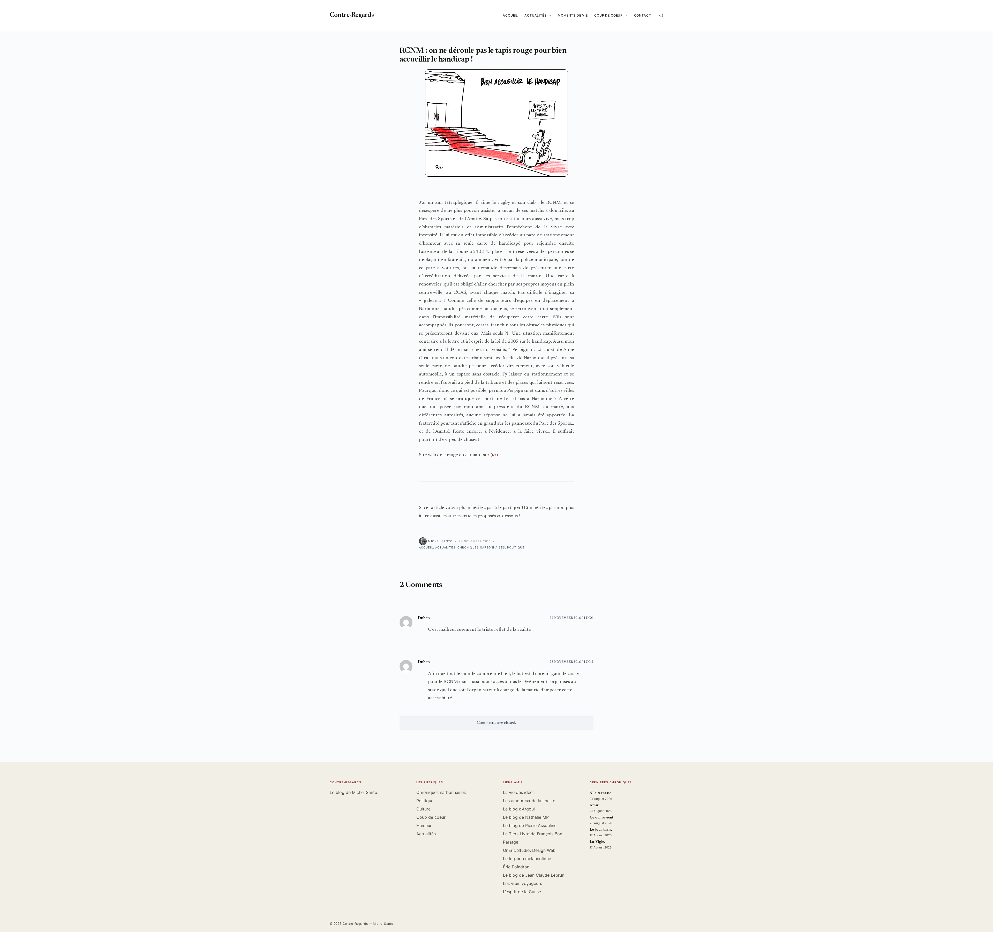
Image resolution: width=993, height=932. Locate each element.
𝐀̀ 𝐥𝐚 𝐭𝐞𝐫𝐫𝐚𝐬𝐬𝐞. (601, 793)
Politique (515, 547)
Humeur (424, 825)
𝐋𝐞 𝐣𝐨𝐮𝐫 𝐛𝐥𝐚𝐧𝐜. (601, 830)
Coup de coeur (608, 15)
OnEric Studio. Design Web (529, 850)
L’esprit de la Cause (522, 891)
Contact (642, 15)
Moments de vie (573, 15)
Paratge (510, 842)
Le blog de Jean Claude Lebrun (533, 875)
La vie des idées (519, 792)
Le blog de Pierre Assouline (529, 825)
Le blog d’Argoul (519, 808)
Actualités (535, 15)
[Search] (661, 16)
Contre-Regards (352, 15)
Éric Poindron (516, 866)
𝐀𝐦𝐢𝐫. (595, 805)
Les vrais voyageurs (522, 883)
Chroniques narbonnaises (481, 547)
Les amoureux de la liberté (529, 800)
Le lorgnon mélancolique (527, 858)
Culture (423, 808)
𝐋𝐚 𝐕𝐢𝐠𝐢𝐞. (597, 842)
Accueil (510, 15)
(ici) (494, 455)
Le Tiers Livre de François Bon (532, 833)
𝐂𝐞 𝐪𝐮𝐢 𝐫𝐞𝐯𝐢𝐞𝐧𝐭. (602, 818)
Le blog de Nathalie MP (526, 817)
